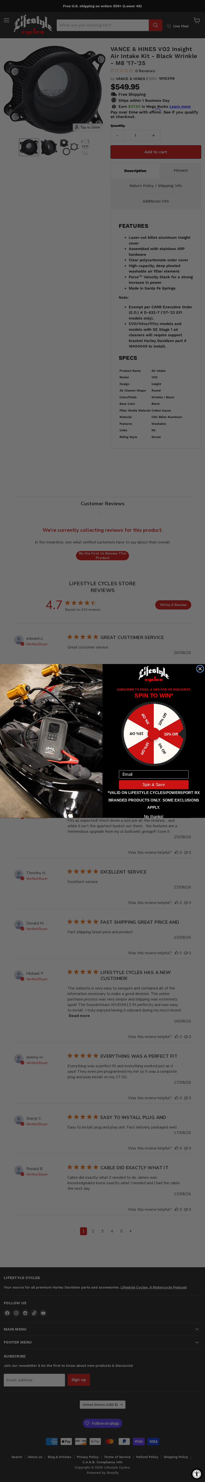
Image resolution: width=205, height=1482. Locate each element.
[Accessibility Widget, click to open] (196, 1474)
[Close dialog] (200, 669)
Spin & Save (153, 784)
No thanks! (154, 816)
